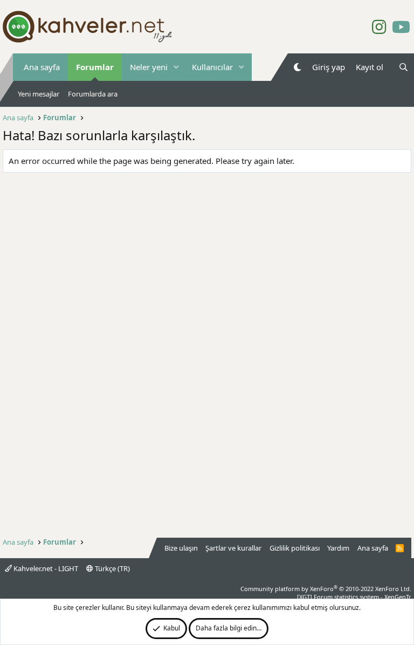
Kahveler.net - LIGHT (45, 568)
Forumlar (95, 66)
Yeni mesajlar (38, 94)
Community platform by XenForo (325, 589)
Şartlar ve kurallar (233, 548)
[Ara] (403, 67)
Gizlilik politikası (295, 548)
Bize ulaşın (181, 548)
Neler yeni (149, 66)
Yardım (338, 548)
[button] (176, 67)
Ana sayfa (42, 66)
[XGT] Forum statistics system (354, 597)
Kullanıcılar (212, 66)
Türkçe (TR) (111, 568)
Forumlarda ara (93, 94)
